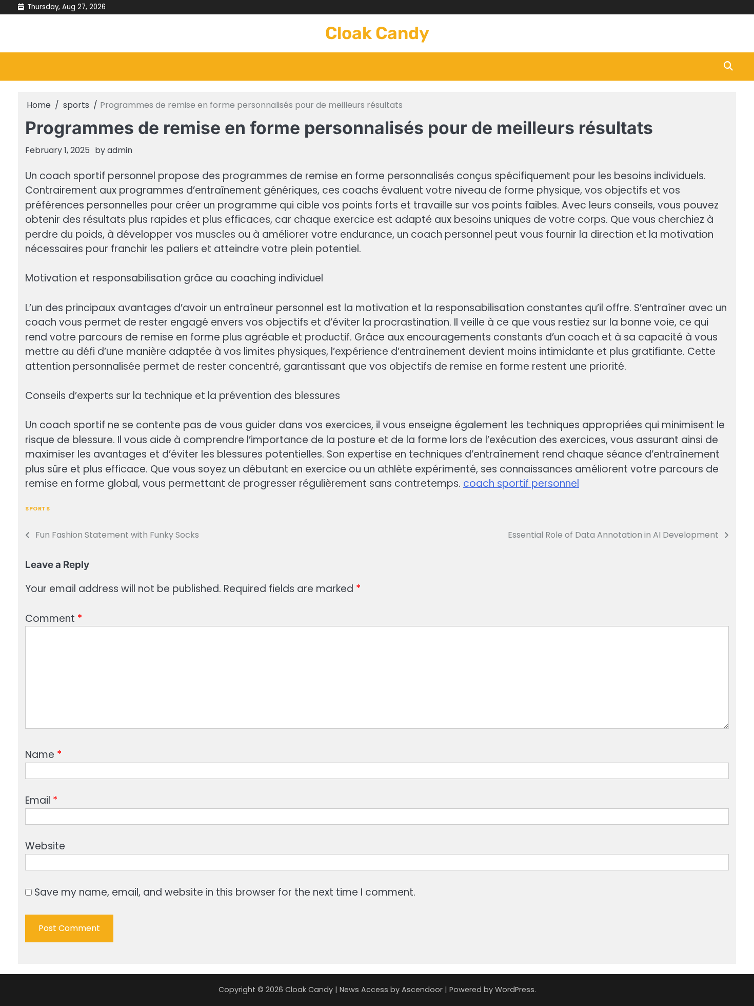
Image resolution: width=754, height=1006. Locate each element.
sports (37, 508)
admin (119, 150)
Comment (53, 618)
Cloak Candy (377, 33)
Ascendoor (422, 989)
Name (43, 755)
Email (41, 800)
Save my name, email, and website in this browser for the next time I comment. (224, 892)
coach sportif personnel (521, 483)
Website (45, 846)
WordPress (514, 989)
